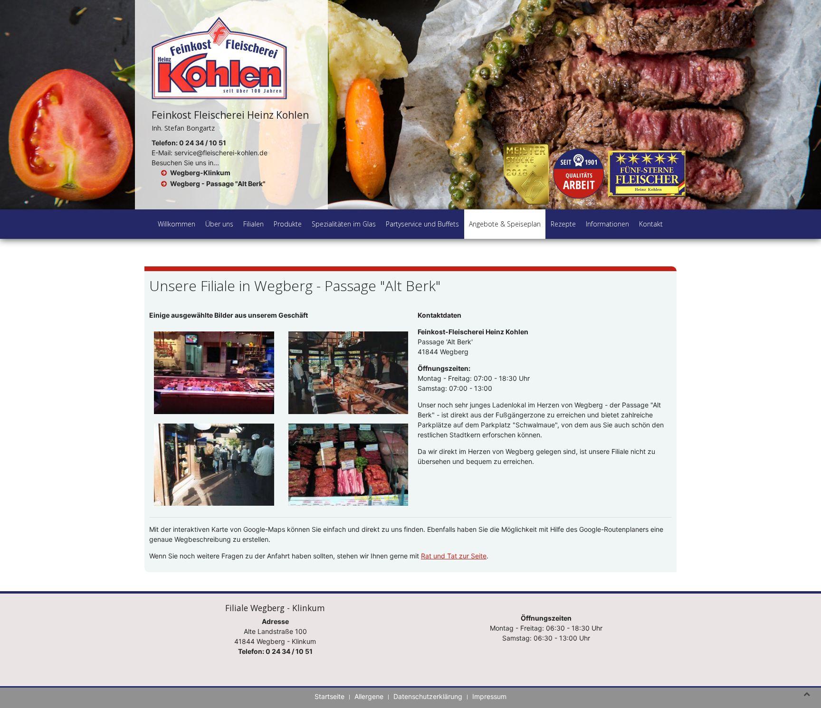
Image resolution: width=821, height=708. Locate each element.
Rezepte (563, 223)
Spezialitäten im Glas (344, 223)
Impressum (489, 696)
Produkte (288, 223)
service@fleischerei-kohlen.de (220, 153)
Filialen (253, 223)
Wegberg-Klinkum (200, 173)
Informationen (607, 223)
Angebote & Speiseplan (505, 223)
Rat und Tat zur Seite (454, 556)
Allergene (368, 696)
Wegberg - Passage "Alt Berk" (218, 183)
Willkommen (176, 223)
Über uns (219, 223)
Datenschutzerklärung (427, 696)
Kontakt (651, 223)
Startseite (329, 696)
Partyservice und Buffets (422, 223)
